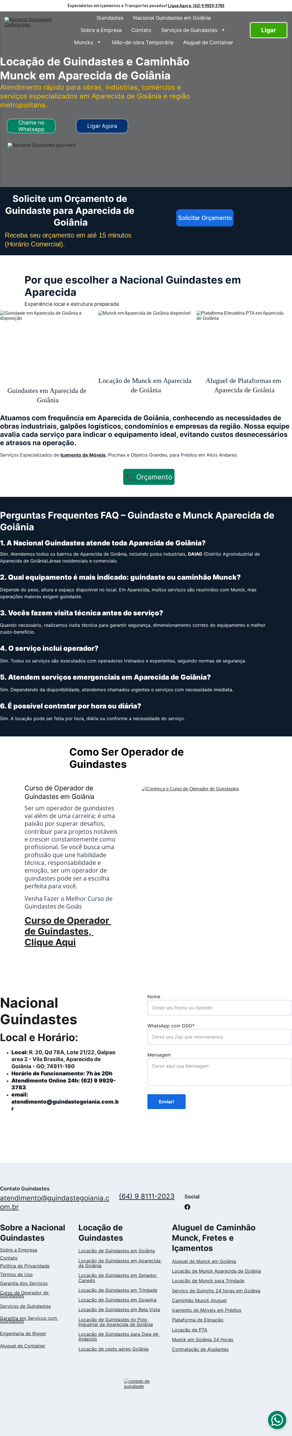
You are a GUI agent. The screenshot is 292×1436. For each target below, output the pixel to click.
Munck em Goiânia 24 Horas (202, 1339)
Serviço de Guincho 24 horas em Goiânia (216, 1291)
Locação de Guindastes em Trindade (117, 1290)
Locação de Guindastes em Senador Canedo (118, 1277)
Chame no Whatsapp (31, 125)
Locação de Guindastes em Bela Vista (119, 1309)
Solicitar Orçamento (205, 217)
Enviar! (166, 1101)
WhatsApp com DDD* (170, 1026)
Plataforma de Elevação (198, 1320)
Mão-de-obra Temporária (142, 42)
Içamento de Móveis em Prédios (206, 1310)
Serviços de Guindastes (189, 30)
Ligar (268, 30)
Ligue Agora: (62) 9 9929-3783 (196, 5)
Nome (153, 996)
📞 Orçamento (149, 477)
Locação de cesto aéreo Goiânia (113, 1349)
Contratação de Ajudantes (200, 1349)
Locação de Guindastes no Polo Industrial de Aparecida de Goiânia (115, 1322)
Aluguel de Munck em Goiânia (204, 1261)
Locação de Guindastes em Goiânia (116, 1251)
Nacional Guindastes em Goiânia (172, 18)
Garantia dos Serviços (24, 1283)
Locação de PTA (189, 1330)
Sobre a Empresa (101, 30)
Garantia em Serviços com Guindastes (29, 1319)
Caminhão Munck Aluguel (199, 1300)
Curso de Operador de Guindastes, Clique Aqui (68, 931)
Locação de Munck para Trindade (208, 1281)
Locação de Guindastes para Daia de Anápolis (119, 1336)
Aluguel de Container (208, 42)
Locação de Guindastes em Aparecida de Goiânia (120, 1263)
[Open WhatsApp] (277, 1420)
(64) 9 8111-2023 (147, 1196)
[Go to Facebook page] (187, 1207)
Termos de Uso (16, 1274)
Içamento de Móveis (83, 455)
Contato (141, 30)
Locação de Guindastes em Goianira (117, 1300)
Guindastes (110, 18)
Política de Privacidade (25, 1266)
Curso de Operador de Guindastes (25, 1294)
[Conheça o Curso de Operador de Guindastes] (217, 848)
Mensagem (159, 1055)
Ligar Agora (102, 126)
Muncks (83, 42)
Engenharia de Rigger (23, 1333)
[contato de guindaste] (146, 1388)
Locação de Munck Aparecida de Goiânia (216, 1271)
